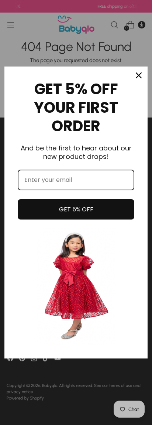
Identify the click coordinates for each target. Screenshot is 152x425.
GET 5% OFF (76, 209)
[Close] (139, 75)
